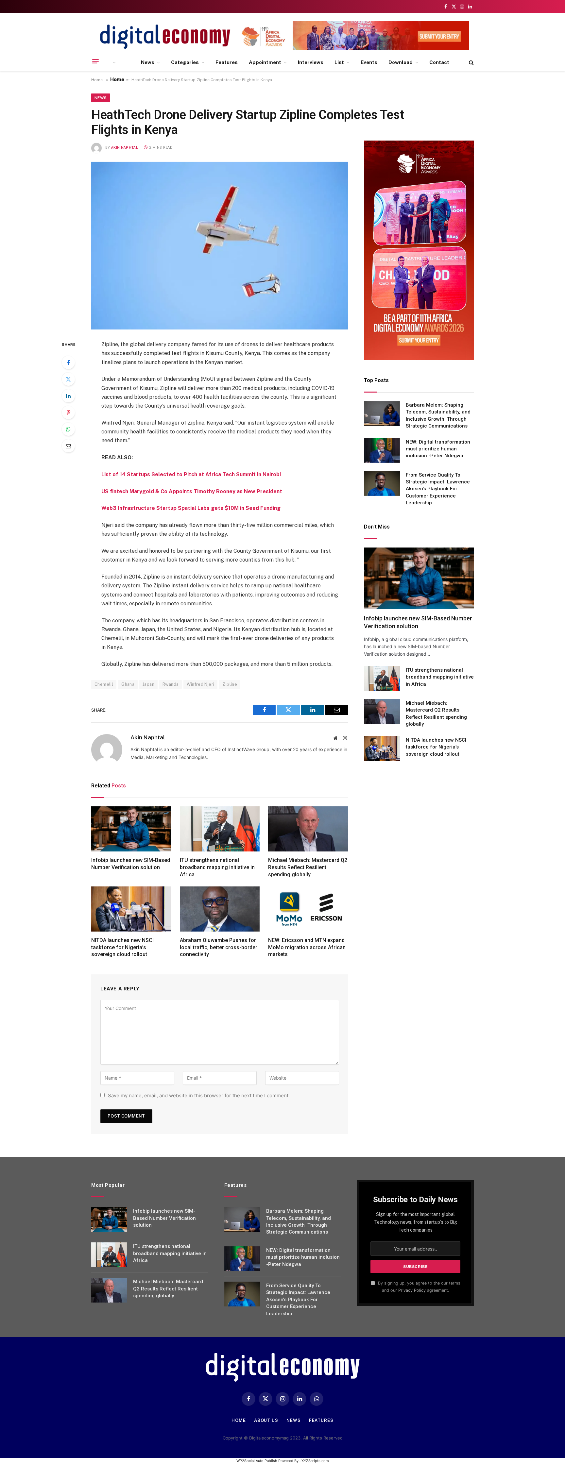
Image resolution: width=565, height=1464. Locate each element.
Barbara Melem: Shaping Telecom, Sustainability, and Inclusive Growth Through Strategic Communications (438, 415)
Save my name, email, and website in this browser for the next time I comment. (199, 1095)
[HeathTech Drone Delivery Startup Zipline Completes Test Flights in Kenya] (219, 246)
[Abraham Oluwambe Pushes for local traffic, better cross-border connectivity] (220, 909)
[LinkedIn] (68, 395)
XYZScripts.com (315, 1460)
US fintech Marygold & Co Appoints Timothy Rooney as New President (191, 491)
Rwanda (171, 684)
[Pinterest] (68, 412)
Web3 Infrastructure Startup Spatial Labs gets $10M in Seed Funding (191, 508)
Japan (148, 684)
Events (369, 62)
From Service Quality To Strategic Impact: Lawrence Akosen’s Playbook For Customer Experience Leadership (438, 489)
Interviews (310, 62)
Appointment (265, 62)
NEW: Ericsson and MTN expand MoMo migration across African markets (307, 947)
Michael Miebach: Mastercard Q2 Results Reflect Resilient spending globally (307, 867)
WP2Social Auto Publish (256, 1460)
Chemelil (103, 684)
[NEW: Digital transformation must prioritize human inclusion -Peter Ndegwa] (382, 450)
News (147, 62)
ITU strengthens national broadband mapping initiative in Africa (217, 867)
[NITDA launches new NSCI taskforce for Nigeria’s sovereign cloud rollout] (131, 909)
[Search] (471, 62)
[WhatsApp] (68, 429)
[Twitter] (68, 379)
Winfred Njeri (200, 684)
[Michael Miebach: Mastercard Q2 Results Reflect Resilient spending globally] (308, 828)
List (339, 62)
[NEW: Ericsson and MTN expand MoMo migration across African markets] (308, 909)
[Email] (68, 445)
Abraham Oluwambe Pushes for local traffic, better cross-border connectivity (218, 947)
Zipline (229, 684)
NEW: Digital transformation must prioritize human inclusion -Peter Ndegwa (438, 449)
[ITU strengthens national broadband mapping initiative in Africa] (220, 828)
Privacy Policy (412, 1290)
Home (117, 79)
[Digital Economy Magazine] (165, 36)
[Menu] (95, 61)
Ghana (127, 684)
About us (266, 1420)
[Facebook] (68, 362)
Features (226, 62)
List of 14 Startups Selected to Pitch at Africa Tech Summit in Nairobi (191, 474)
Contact (439, 62)
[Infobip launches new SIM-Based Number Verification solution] (131, 828)
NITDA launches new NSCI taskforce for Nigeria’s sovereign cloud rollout (122, 947)
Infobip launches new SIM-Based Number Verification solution (130, 863)
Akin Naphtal (124, 147)
